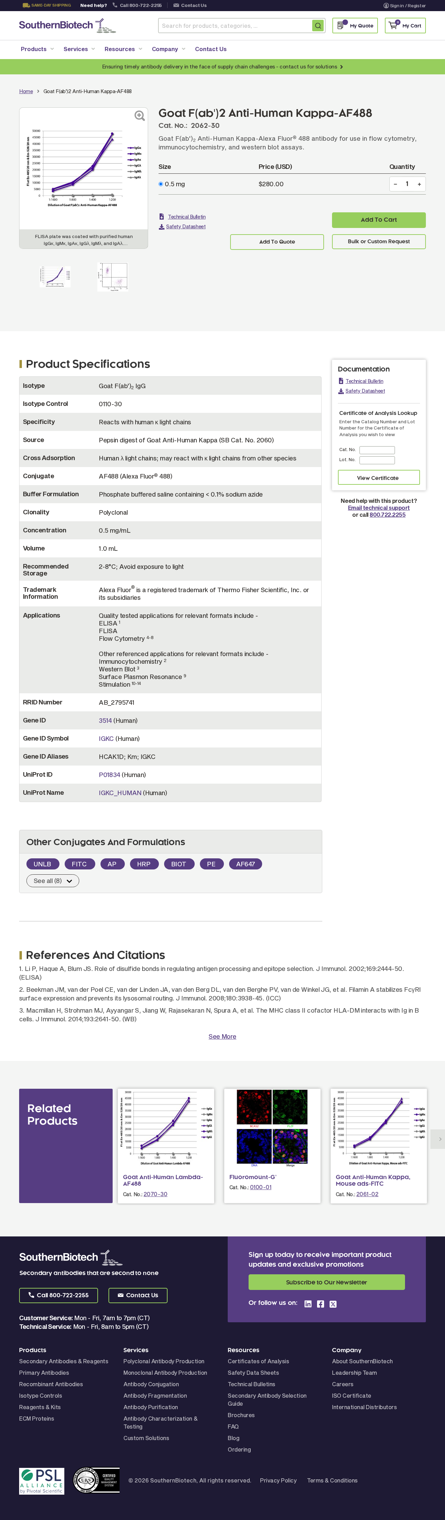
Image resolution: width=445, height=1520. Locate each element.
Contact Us (194, 5)
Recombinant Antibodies (51, 1384)
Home (26, 91)
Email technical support (379, 507)
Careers (343, 1384)
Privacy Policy (278, 1480)
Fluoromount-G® (253, 1177)
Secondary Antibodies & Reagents (63, 1361)
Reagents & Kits (40, 1407)
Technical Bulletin (186, 217)
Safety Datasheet (185, 226)
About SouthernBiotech (362, 1361)
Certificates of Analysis (258, 1361)
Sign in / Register (408, 5)
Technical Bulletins (251, 1384)
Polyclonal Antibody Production (163, 1361)
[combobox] (241, 25)
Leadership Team (354, 1372)
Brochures (241, 1415)
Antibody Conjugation (151, 1384)
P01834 (109, 774)
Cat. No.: (133, 1194)
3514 (105, 720)
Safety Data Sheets (253, 1372)
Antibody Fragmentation (155, 1395)
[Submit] (318, 25)
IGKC (106, 738)
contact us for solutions (308, 66)
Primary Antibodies (44, 1372)
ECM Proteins (36, 1418)
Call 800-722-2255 (141, 5)
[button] (58, 1295)
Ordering (239, 1449)
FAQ (233, 1426)
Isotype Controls (40, 1395)
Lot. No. (347, 459)
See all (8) (48, 880)
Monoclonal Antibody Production (165, 1372)
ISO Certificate (351, 1395)
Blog (233, 1438)
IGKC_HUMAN (120, 792)
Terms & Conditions (332, 1480)
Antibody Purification (150, 1407)
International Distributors (364, 1407)
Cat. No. (347, 449)
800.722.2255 (387, 514)
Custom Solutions (146, 1438)
